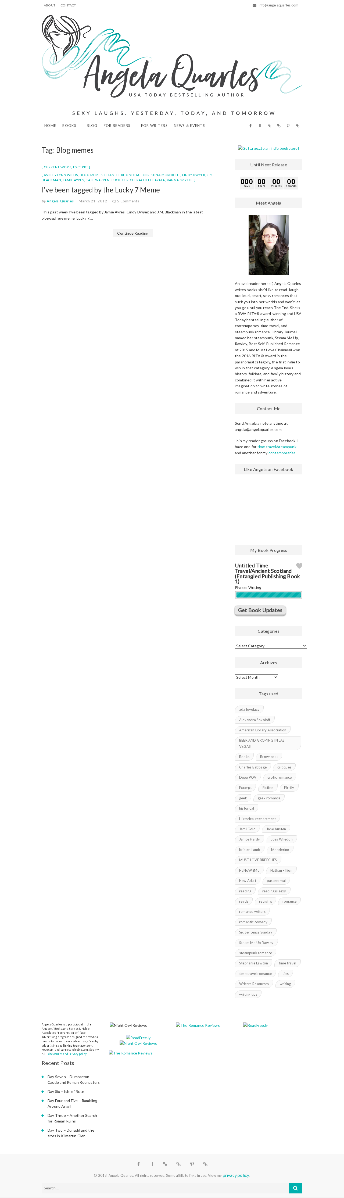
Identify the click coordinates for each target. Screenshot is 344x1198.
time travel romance (255, 973)
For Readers (117, 125)
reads (243, 901)
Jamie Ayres (73, 180)
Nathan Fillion (281, 870)
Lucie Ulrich (123, 180)
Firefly (289, 787)
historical (246, 808)
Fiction (268, 787)
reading (245, 891)
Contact (68, 5)
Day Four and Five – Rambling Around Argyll (73, 1103)
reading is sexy (274, 891)
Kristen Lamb (249, 849)
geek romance (269, 798)
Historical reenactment (257, 819)
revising (265, 901)
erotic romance (279, 777)
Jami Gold (247, 829)
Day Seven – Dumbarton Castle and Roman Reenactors (74, 1079)
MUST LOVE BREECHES (258, 860)
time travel (287, 963)
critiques (284, 767)
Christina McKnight (161, 175)
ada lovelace (249, 709)
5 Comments (128, 201)
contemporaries (282, 452)
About (49, 5)
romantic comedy (253, 922)
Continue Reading (132, 233)
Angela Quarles (60, 201)
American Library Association (262, 730)
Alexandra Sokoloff (254, 720)
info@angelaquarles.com (278, 5)
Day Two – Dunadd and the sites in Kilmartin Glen (71, 1133)
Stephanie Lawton (253, 963)
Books (69, 125)
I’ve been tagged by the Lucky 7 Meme (101, 189)
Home (50, 125)
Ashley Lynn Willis (61, 175)
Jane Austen (276, 829)
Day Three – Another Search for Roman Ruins (72, 1118)
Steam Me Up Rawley (256, 942)
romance (289, 901)
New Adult (247, 880)
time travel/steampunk (276, 446)
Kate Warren (98, 180)
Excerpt (80, 167)
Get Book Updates (260, 610)
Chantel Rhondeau (122, 175)
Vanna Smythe (180, 180)
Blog (92, 125)
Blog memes (91, 175)
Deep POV (248, 777)
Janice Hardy (249, 839)
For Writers (154, 125)
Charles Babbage (253, 767)
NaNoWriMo (249, 870)
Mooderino (280, 849)
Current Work (57, 167)
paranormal (276, 880)
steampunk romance (255, 953)
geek (243, 798)
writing (285, 984)
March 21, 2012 (93, 201)
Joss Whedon (282, 839)
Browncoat (269, 756)
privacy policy (236, 1175)
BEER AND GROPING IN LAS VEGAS (262, 743)
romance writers (252, 911)
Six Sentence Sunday (255, 932)
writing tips (248, 994)
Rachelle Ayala (151, 180)
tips (285, 973)
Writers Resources (254, 984)
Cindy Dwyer (193, 175)
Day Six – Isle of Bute (66, 1091)
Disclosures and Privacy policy (67, 1054)
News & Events (189, 125)
